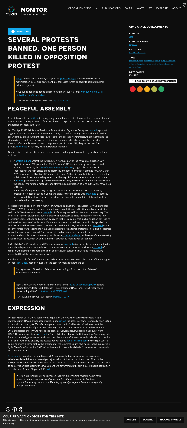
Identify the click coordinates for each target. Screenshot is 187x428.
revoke (62, 320)
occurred (98, 225)
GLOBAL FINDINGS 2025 (83, 8)
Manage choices (171, 420)
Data (128, 8)
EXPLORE (162, 8)
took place (21, 146)
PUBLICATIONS (111, 8)
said (47, 369)
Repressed (133, 45)
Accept (131, 420)
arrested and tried (71, 235)
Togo (131, 36)
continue (34, 118)
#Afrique (84, 91)
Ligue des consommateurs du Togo (56, 167)
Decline (148, 420)
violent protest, (135, 64)
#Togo (19, 78)
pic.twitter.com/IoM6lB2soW (52, 291)
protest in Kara (23, 160)
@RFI (100, 91)
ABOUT (176, 8)
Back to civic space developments (155, 81)
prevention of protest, (152, 60)
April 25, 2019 (60, 100)
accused (97, 247)
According (13, 355)
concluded (22, 262)
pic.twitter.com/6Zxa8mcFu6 (30, 95)
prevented (91, 193)
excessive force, (135, 67)
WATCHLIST (144, 8)
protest (19, 180)
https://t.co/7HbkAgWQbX (83, 284)
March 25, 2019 (61, 296)
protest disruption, (136, 60)
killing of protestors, (168, 60)
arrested (68, 244)
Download (22, 31)
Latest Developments (137, 53)
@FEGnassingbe (68, 78)
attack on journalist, (148, 64)
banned (93, 130)
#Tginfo (93, 91)
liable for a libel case (77, 340)
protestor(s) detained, (165, 64)
